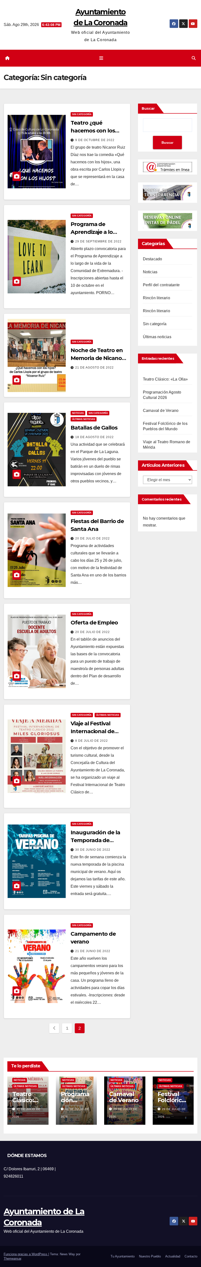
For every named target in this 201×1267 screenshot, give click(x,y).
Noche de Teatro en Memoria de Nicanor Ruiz (97, 358)
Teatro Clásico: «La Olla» (165, 379)
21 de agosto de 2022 (94, 367)
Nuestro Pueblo (150, 1256)
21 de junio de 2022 (92, 951)
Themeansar (12, 1258)
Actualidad (172, 1256)
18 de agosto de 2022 (94, 437)
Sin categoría (81, 114)
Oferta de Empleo (94, 622)
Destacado (152, 259)
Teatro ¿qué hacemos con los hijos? (93, 131)
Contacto (191, 1256)
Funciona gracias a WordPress (26, 1254)
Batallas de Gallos (94, 427)
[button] (194, 58)
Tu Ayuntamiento (123, 1256)
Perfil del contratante (161, 285)
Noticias (78, 413)
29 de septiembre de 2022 (98, 241)
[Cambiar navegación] (101, 58)
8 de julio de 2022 (91, 740)
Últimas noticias (83, 419)
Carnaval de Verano (161, 410)
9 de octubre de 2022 (94, 140)
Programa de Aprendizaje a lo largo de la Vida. (92, 232)
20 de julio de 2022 (92, 538)
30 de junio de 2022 (92, 849)
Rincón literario (156, 298)
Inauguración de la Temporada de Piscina (95, 840)
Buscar (148, 108)
